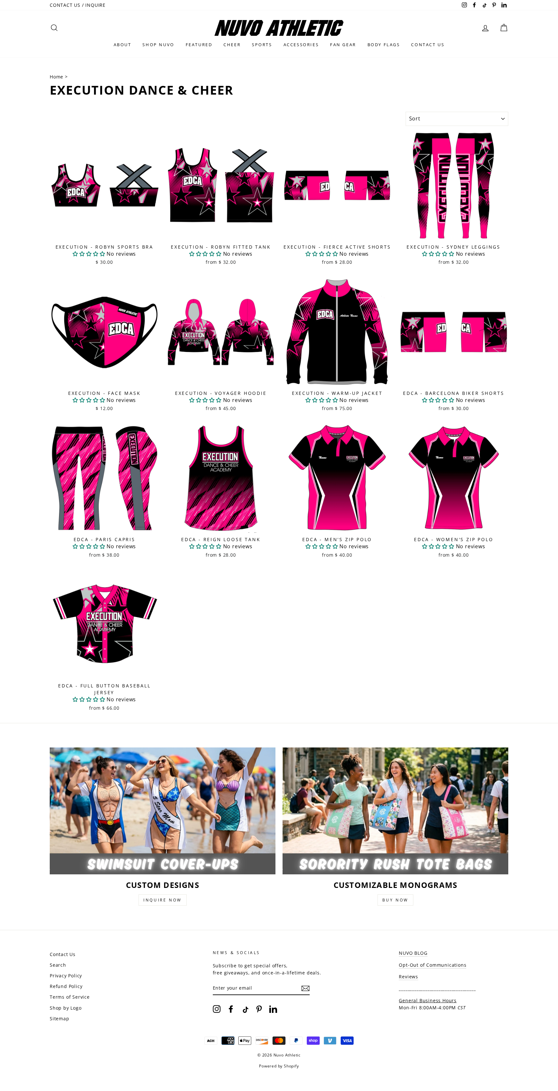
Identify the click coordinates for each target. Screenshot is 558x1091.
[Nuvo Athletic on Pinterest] (259, 1009)
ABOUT (122, 44)
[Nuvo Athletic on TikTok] (245, 1009)
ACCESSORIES (301, 44)
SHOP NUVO (158, 44)
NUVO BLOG (413, 953)
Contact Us (63, 954)
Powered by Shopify (279, 1066)
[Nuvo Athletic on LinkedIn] (273, 1009)
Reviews (408, 976)
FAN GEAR (343, 44)
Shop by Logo (66, 1008)
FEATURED (199, 44)
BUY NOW (395, 900)
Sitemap (59, 1018)
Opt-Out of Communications (432, 965)
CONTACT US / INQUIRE (78, 5)
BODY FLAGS (383, 44)
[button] (89, 253)
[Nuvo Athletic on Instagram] (217, 1009)
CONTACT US (427, 44)
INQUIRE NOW (162, 900)
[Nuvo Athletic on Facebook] (231, 1009)
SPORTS (262, 44)
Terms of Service (70, 997)
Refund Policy (66, 986)
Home (57, 77)
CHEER (232, 44)
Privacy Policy (66, 976)
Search (58, 965)
